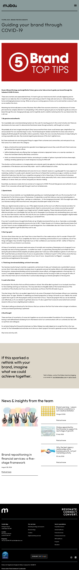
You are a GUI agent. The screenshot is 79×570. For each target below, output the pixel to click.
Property (57, 541)
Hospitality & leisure (59, 526)
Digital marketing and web (34, 535)
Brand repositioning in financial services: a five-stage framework (18, 458)
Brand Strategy (16, 20)
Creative (30, 532)
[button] (75, 5)
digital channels (14, 206)
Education (57, 544)
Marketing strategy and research (36, 526)
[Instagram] (71, 557)
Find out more (6, 472)
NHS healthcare (58, 538)
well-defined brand (13, 319)
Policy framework (13, 568)
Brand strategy (31, 529)
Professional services (60, 535)
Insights (25, 20)
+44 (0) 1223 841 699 (7, 540)
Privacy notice (5, 568)
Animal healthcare (59, 529)
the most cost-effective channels (56, 206)
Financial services (59, 532)
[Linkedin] (75, 557)
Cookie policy (22, 568)
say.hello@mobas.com (60, 377)
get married (8, 149)
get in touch (72, 377)
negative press (33, 136)
